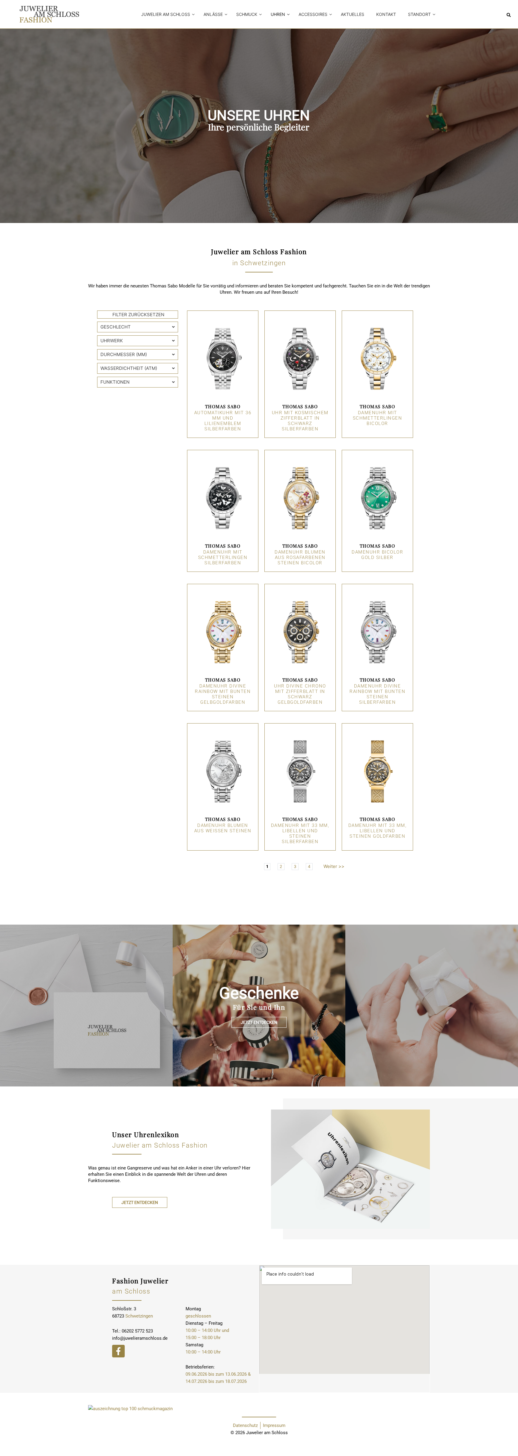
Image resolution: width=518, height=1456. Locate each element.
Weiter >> (333, 866)
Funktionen (115, 382)
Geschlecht (115, 327)
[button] (509, 15)
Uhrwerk (111, 340)
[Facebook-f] (118, 1351)
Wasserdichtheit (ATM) (128, 368)
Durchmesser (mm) (123, 354)
